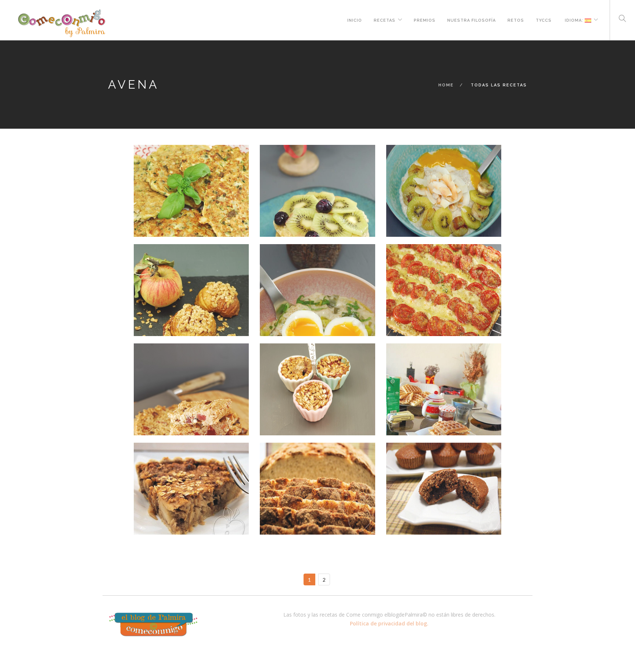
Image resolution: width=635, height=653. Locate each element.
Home (446, 85)
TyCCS (544, 19)
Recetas (384, 19)
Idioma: (574, 19)
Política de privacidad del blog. (389, 623)
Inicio (354, 19)
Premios (424, 19)
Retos (515, 19)
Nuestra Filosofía (471, 19)
